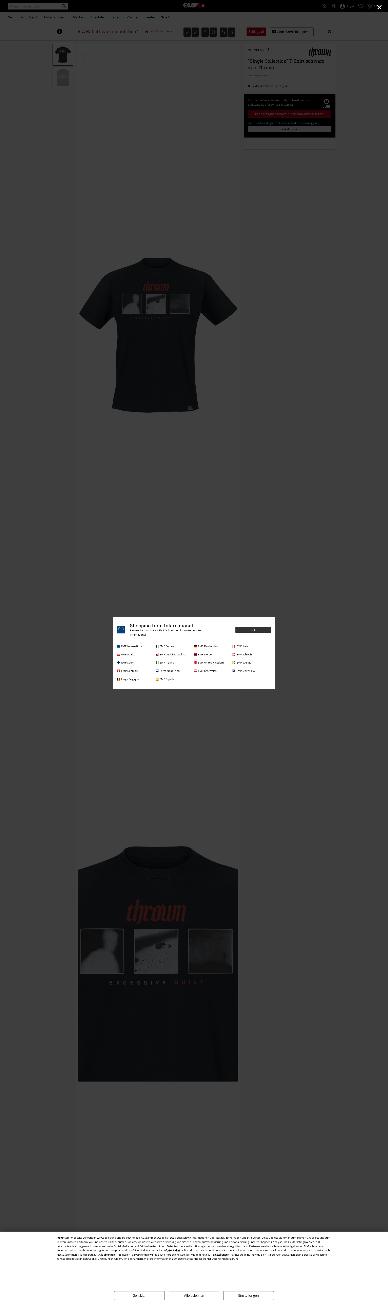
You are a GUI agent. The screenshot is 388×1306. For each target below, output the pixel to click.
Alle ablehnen (194, 1295)
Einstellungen (248, 1295)
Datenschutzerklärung (225, 1258)
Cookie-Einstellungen (101, 1258)
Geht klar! (139, 1295)
